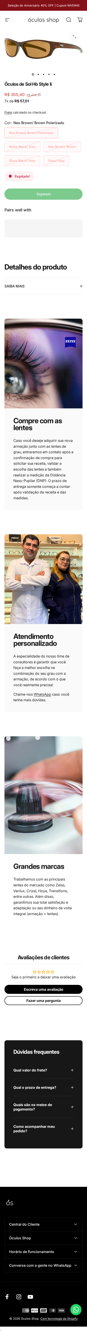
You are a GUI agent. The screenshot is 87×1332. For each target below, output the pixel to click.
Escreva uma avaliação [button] (43, 989)
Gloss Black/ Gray (22, 160)
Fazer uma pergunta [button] (43, 1000)
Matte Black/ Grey (22, 147)
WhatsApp (42, 694)
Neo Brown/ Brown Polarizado (31, 133)
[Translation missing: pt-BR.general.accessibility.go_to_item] (32, 74)
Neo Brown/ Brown (62, 147)
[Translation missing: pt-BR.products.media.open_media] (74, 36)
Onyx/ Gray (56, 160)
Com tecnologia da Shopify (59, 1318)
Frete (8, 112)
